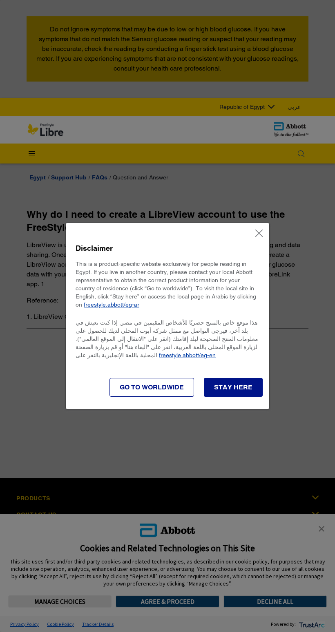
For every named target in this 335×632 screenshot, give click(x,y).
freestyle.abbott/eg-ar (111, 304)
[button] (233, 387)
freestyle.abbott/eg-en (187, 355)
